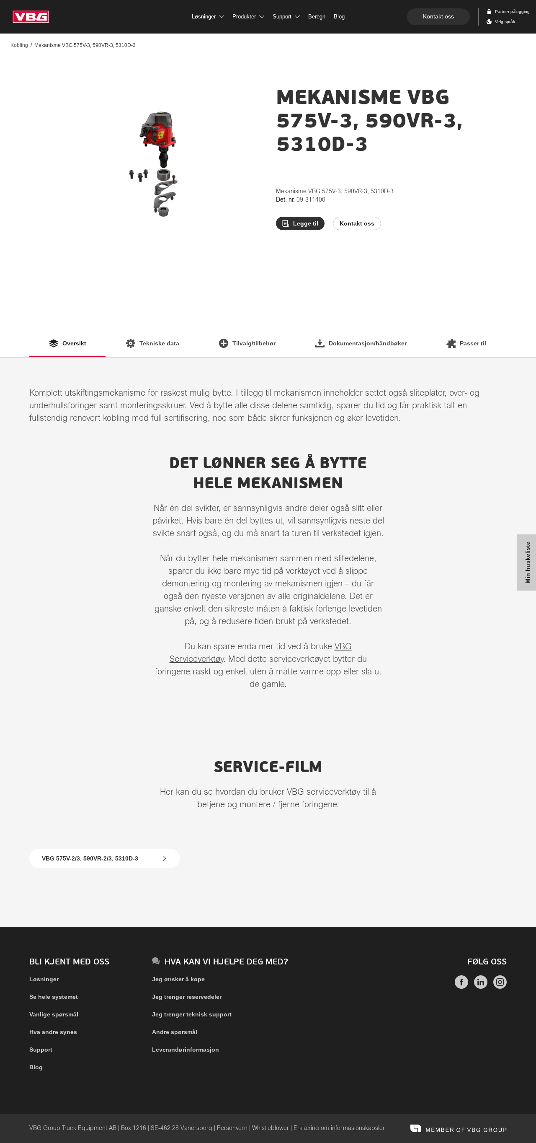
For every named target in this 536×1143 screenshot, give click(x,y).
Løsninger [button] (204, 16)
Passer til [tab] (473, 343)
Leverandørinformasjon (185, 1049)
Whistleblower (270, 1128)
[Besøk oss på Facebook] (461, 986)
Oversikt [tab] (74, 343)
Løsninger (44, 979)
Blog (36, 1067)
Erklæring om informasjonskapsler (339, 1128)
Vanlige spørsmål (53, 1014)
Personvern (232, 1128)
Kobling (19, 45)
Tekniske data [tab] (159, 343)
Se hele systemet (53, 996)
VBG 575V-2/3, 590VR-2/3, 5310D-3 (90, 858)
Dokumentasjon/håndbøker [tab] (368, 343)
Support (40, 1049)
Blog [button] (339, 16)
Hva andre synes (53, 1032)
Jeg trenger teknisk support (192, 1014)
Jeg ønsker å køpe (178, 979)
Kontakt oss (438, 16)
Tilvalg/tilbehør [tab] (254, 343)
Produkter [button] (244, 16)
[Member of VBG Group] (458, 1128)
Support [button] (282, 16)
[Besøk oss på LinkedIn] (480, 986)
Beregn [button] (316, 16)
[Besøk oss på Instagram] (500, 986)
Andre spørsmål (174, 1032)
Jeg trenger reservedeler (187, 996)
